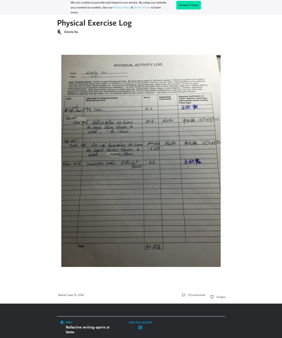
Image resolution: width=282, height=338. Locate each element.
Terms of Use (142, 7)
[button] (183, 295)
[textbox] (141, 159)
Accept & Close (188, 5)
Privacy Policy (121, 7)
